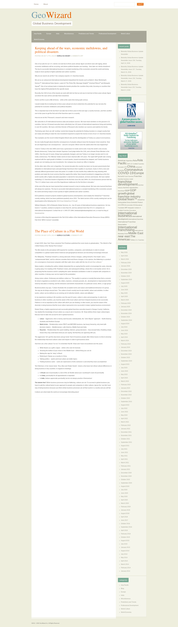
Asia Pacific (38, 34)
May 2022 (124, 415)
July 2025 (124, 286)
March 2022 (125, 422)
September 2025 (126, 279)
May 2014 (124, 557)
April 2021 (124, 459)
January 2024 (125, 347)
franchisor (121, 191)
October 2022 (125, 398)
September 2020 (126, 483)
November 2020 (126, 476)
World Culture (125, 34)
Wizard (59, 14)
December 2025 (126, 269)
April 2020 (124, 500)
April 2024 (124, 337)
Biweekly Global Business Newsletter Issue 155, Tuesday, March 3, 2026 (131, 87)
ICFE (119, 205)
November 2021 (126, 435)
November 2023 (126, 354)
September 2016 (126, 527)
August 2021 (125, 445)
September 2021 (126, 442)
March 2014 (125, 564)
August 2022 (125, 405)
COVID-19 (126, 173)
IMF (126, 208)
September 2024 (126, 320)
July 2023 (124, 368)
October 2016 (125, 523)
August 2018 (125, 513)
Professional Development (107, 34)
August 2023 (125, 364)
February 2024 (126, 344)
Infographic (131, 207)
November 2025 (126, 273)
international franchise (135, 219)
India (57, 34)
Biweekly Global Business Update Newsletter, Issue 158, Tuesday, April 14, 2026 (132, 60)
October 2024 (125, 317)
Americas (122, 161)
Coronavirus (133, 170)
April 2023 (124, 378)
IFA (122, 205)
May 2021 (124, 456)
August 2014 (125, 551)
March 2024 (125, 340)
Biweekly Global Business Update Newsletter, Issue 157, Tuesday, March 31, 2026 (132, 69)
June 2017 (124, 520)
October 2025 (125, 276)
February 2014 (126, 568)
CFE (125, 167)
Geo (38, 14)
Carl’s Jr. (129, 164)
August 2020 (125, 486)
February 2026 (126, 262)
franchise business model (125, 179)
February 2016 (126, 534)
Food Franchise (129, 176)
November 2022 (126, 395)
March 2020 (125, 503)
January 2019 (125, 510)
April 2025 (124, 296)
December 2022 (126, 391)
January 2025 (125, 307)
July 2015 (124, 544)
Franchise (138, 176)
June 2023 (124, 371)
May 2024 (124, 334)
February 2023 (126, 384)
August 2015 (125, 540)
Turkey (132, 240)
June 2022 (124, 412)
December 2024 (126, 310)
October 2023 (125, 357)
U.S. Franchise (139, 240)
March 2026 (125, 259)
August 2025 (125, 283)
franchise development (128, 183)
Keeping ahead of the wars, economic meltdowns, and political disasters (71, 49)
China (131, 166)
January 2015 (125, 547)
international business (127, 214)
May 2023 (124, 374)
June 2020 (124, 493)
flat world (121, 176)
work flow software (95, 262)
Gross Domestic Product (135, 202)
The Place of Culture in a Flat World (59, 231)
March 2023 (125, 381)
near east (124, 236)
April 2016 (124, 530)
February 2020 (126, 507)
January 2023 (125, 388)
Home (36, 4)
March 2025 (125, 300)
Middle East (135, 233)
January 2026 (125, 266)
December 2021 (126, 432)
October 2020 (125, 479)
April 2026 (124, 256)
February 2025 (126, 303)
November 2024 (126, 313)
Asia (135, 160)
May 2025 (124, 293)
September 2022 (126, 401)
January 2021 (125, 469)
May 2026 (124, 252)
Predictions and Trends (86, 34)
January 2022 (125, 429)
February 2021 (126, 466)
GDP (127, 190)
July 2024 (124, 327)
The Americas (126, 238)
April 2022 (124, 418)
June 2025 (124, 290)
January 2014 (125, 571)
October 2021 (125, 439)
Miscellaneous (69, 34)
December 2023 (126, 351)
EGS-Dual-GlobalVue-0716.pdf (67, 201)
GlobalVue (141, 200)
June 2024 (124, 330)
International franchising (127, 228)
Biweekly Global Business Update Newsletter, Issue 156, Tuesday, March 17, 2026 (132, 78)
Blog (122, 588)
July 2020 (124, 490)
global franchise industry (129, 195)
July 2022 (124, 408)
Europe (48, 34)
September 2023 (126, 361)
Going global (122, 202)
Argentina (129, 161)
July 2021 (124, 449)
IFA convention (128, 205)
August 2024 (125, 323)
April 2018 (124, 517)
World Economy (39, 39)
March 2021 (125, 462)
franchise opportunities (130, 187)
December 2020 (126, 473)
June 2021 (124, 452)
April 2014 (124, 561)
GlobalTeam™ (127, 199)
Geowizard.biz (39, 213)
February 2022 (126, 425)
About (45, 4)
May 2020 (124, 496)
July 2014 (124, 554)
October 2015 (125, 537)
